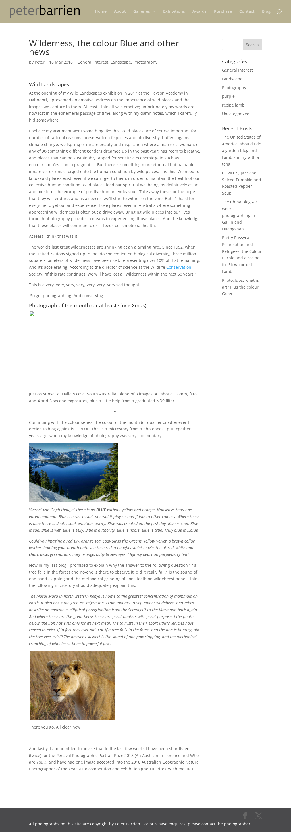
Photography (145, 62)
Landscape (121, 62)
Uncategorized (236, 113)
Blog (266, 11)
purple (228, 96)
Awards (199, 11)
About (120, 11)
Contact (247, 11)
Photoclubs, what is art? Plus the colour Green (240, 287)
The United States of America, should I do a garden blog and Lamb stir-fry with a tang (241, 150)
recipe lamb (233, 105)
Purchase (223, 11)
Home (101, 11)
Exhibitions (174, 11)
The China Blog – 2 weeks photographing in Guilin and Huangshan (239, 215)
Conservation (178, 267)
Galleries (141, 11)
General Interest (92, 62)
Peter (40, 62)
